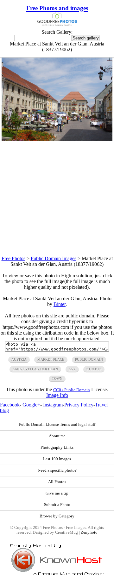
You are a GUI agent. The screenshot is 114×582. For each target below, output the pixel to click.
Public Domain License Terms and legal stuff (57, 424)
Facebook (10, 404)
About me (57, 436)
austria (19, 359)
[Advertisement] (57, 198)
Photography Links (57, 447)
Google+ (31, 404)
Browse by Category (57, 516)
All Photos (57, 482)
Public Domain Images (53, 258)
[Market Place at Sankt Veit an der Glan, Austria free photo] (57, 139)
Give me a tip (57, 493)
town (57, 378)
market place (50, 359)
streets (93, 369)
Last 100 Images (57, 459)
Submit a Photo (57, 504)
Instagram (53, 404)
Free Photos (13, 258)
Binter (60, 304)
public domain (89, 359)
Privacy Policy (78, 404)
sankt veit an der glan (35, 369)
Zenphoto (89, 532)
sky (72, 369)
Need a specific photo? (57, 470)
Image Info (57, 395)
